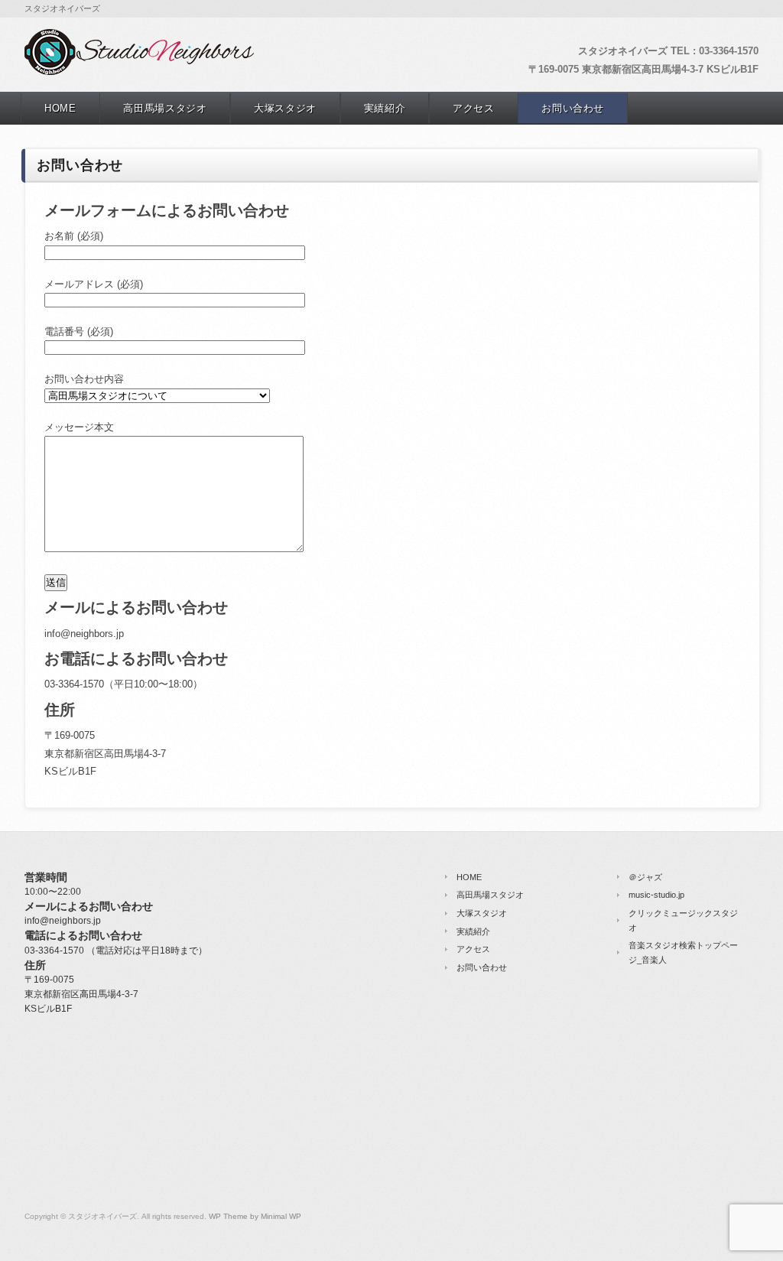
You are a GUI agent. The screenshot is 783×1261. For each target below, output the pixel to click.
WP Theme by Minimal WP (255, 1216)
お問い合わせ (572, 108)
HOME (60, 108)
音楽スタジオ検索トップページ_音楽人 (683, 952)
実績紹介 (385, 108)
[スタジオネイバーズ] (139, 71)
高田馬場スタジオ (164, 108)
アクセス (474, 108)
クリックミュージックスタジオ (683, 920)
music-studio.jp (656, 894)
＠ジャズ (645, 877)
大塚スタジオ (285, 108)
